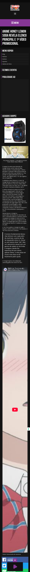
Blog (3, 54)
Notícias (4, 56)
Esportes (4, 61)
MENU (16, 22)
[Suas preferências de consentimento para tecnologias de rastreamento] (28, 429)
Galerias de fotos (7, 64)
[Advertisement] (15, 95)
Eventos (4, 59)
